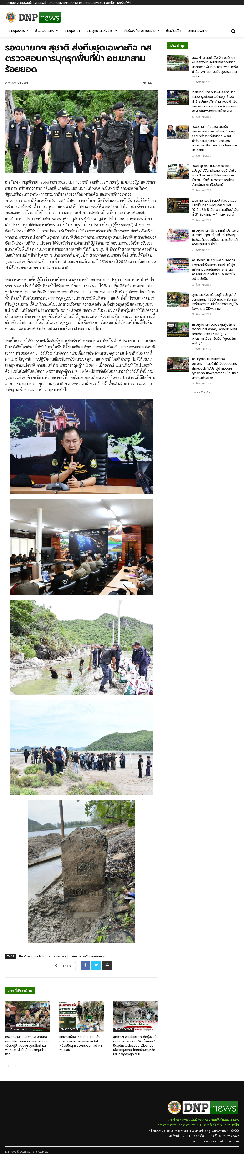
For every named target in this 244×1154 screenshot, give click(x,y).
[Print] (107, 965)
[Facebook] (236, 16)
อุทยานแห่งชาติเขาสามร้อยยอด (88, 956)
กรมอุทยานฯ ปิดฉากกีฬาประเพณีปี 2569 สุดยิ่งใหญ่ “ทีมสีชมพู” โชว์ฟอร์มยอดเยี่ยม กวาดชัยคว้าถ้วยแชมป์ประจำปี (215, 237)
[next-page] (16, 1066)
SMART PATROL (70, 1029)
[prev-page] (8, 1066)
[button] (233, 31)
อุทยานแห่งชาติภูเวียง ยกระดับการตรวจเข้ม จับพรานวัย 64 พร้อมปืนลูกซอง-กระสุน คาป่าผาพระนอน (80, 1043)
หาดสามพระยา (57, 956)
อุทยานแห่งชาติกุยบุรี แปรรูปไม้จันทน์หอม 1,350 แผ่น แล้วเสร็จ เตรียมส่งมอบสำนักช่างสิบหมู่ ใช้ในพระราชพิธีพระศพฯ (215, 301)
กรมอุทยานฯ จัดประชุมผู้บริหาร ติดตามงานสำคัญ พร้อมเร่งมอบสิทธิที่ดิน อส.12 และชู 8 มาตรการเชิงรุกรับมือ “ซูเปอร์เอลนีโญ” (215, 334)
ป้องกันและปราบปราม (31, 956)
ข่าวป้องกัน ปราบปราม (19, 1029)
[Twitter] (96, 965)
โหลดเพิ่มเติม (201, 392)
